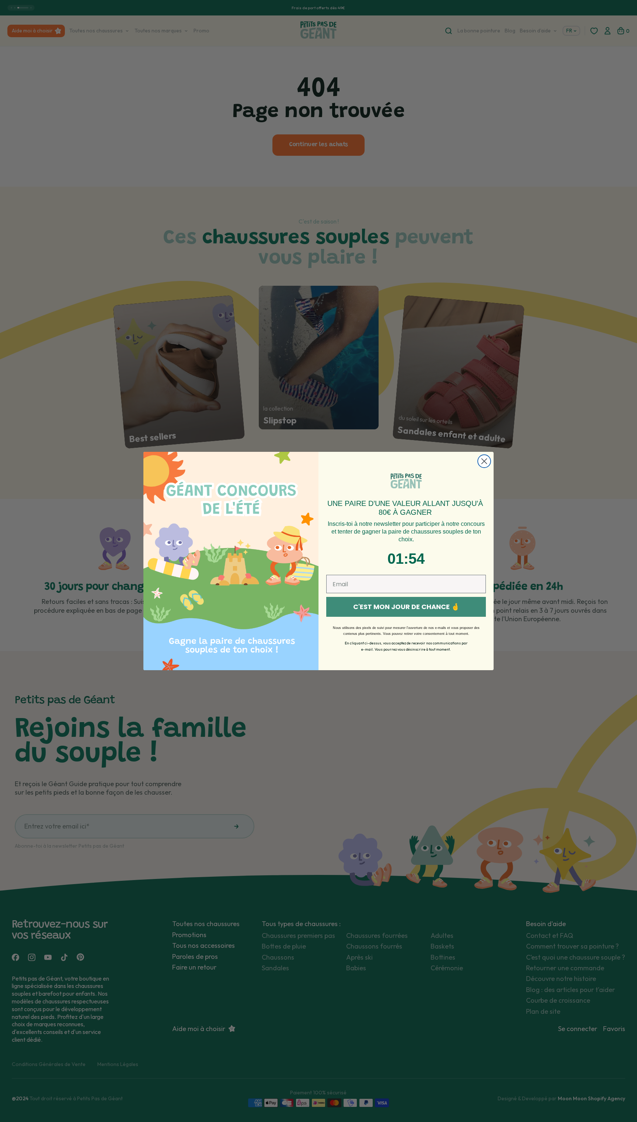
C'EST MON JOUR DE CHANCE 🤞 (406, 606)
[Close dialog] (484, 461)
